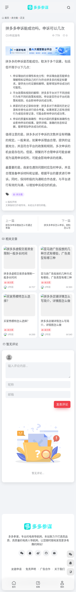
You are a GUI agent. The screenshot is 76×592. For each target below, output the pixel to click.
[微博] (38, 553)
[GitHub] (46, 553)
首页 (7, 17)
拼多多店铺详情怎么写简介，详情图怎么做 (55, 323)
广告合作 (45, 569)
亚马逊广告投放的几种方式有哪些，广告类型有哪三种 (56, 275)
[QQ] (30, 553)
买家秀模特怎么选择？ (17, 321)
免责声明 (31, 569)
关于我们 (59, 569)
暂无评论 (12, 344)
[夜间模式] (70, 571)
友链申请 (16, 569)
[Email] (54, 553)
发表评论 (62, 404)
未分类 (14, 17)
